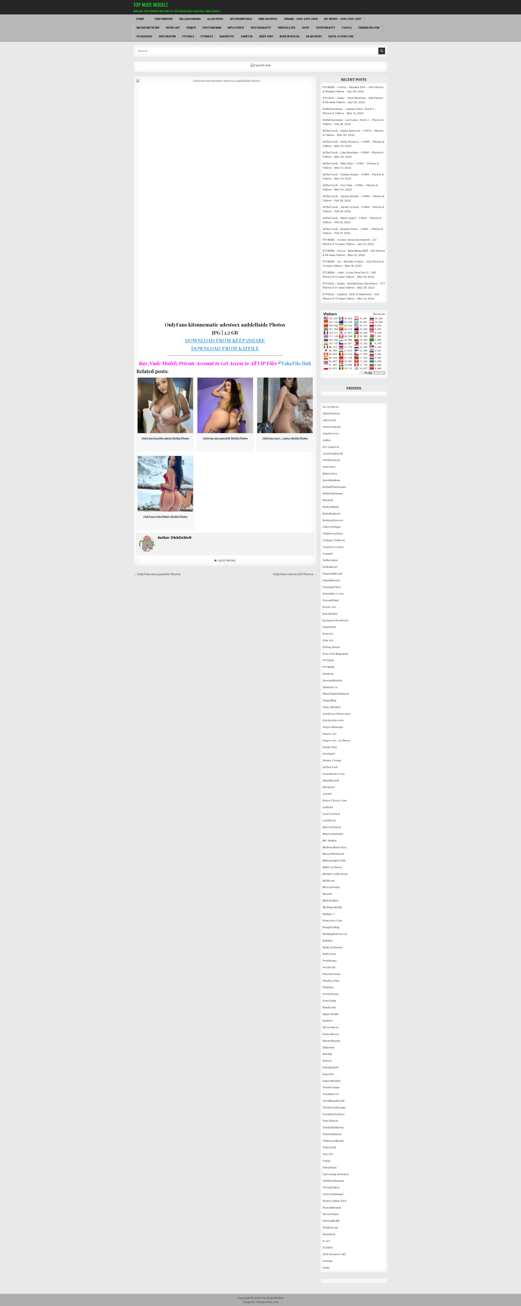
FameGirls (329, 626)
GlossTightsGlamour (336, 693)
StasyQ (346, 27)
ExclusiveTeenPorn (335, 620)
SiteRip (327, 1054)
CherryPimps (331, 526)
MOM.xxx (329, 880)
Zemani (327, 1260)
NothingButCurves (335, 934)
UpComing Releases (336, 1174)
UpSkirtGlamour (333, 1180)
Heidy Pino (266, 36)
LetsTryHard (331, 813)
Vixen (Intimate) (333, 1194)
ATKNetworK (331, 460)
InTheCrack (330, 767)
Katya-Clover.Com (340, 36)
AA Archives (215, 19)
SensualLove (286, 27)
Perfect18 (329, 967)
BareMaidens (331, 480)
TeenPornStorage (334, 1107)
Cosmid (327, 553)
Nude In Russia (289, 36)
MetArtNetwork (148, 27)
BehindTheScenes (334, 487)
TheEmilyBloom (369, 27)
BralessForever (333, 520)
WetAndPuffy (331, 1220)
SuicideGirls (330, 1067)
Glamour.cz (330, 687)
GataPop (328, 673)
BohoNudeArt (332, 513)
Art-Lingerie (331, 446)
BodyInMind (331, 506)
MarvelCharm (332, 827)
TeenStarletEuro (334, 1114)
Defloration (167, 36)
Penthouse (330, 960)
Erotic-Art (329, 607)
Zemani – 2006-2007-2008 (301, 19)
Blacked (328, 500)
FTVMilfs (207, 36)
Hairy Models (331, 707)
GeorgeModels (332, 680)
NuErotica (329, 953)
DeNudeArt (330, 566)
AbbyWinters (331, 413)
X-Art (326, 1241)
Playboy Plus (331, 980)
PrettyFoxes (331, 994)
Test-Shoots (330, 1120)
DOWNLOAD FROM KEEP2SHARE (225, 340)
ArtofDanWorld (241, 19)
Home (140, 19)
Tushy (327, 1160)
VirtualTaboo (331, 1187)
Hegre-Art (173, 27)
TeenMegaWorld (333, 1100)
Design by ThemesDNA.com (260, 1302)
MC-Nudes (330, 840)
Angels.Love (331, 433)
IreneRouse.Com (334, 773)
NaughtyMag (331, 927)
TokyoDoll (329, 1147)
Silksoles (328, 1047)
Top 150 (328, 1154)
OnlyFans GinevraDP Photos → (295, 574)
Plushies (328, 987)
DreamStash (331, 600)
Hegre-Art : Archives (336, 740)
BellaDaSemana (190, 19)
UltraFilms (144, 36)
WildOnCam (330, 1227)
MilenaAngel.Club (334, 860)
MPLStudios (236, 27)
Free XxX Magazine (335, 653)
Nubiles (328, 940)
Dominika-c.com (333, 593)
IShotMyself (331, 780)
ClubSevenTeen (333, 533)
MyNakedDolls (332, 907)
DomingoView (332, 587)
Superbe (328, 1074)
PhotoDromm (211, 27)
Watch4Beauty (261, 27)
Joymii (327, 793)
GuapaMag (329, 700)
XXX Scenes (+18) (334, 1254)
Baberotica (330, 473)
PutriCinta (329, 1000)
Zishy (305, 27)
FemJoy (191, 27)
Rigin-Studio (331, 1014)
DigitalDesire (331, 580)
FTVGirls (188, 36)
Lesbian (328, 807)
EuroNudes (330, 613)
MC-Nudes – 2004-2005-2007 (342, 19)
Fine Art (328, 640)
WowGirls (329, 1234)
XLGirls (328, 1247)
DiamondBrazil (332, 573)
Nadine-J (329, 914)
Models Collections (335, 873)
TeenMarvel (331, 1094)
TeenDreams (331, 1087)
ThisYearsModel (333, 1140)
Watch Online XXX (335, 1200)
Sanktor (247, 36)
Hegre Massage (333, 727)
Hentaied (329, 753)
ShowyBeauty (325, 27)
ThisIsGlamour (332, 1134)
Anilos (327, 440)
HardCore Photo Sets (336, 713)
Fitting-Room (331, 647)
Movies (327, 893)
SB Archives (314, 36)
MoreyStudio (331, 887)
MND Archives (268, 19)
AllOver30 (329, 420)
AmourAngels (331, 426)
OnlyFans (231, 560)
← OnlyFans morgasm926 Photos (157, 574)
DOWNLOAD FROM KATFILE (225, 348)
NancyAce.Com (332, 920)
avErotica (329, 466)
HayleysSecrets (333, 720)
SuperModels (331, 1080)
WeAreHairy (331, 1214)
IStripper (329, 787)
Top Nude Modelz (150, 4)
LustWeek (329, 820)
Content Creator (333, 547)
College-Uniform (334, 540)
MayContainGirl (333, 833)
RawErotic (227, 36)
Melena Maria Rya (334, 847)
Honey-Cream (332, 760)
